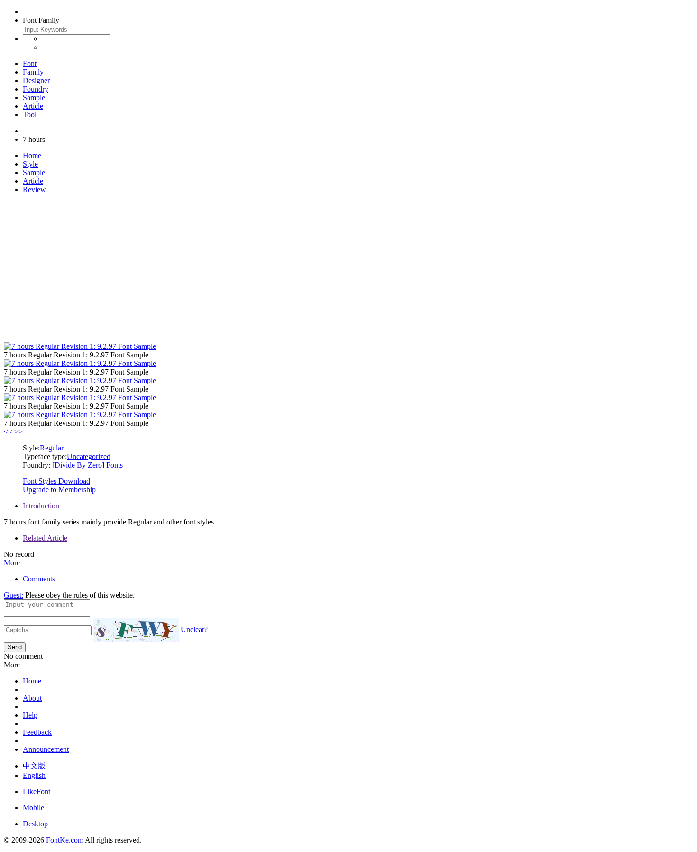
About (32, 698)
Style (30, 164)
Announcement (46, 749)
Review (34, 190)
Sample (34, 98)
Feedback (37, 732)
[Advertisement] (348, 268)
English (34, 775)
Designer (36, 80)
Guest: (13, 595)
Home (32, 155)
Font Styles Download (56, 481)
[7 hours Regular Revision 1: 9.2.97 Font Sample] (80, 346)
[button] (9, 432)
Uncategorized (88, 456)
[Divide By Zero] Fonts (87, 465)
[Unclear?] (136, 630)
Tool (30, 115)
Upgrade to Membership (59, 490)
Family (33, 72)
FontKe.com (64, 840)
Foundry (35, 89)
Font (30, 63)
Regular (52, 448)
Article (33, 106)
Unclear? (194, 630)
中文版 (34, 766)
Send (15, 647)
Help (30, 715)
